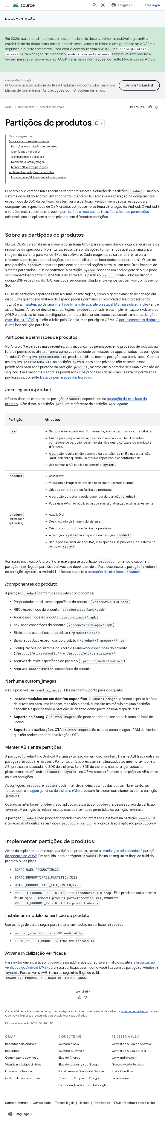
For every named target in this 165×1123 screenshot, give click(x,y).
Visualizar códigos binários (23, 1064)
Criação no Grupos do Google (78, 1078)
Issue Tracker (120, 1078)
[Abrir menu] (7, 5)
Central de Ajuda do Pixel (129, 1051)
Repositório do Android (20, 1044)
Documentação (20, 19)
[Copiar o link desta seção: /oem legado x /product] (55, 390)
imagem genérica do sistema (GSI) (53, 791)
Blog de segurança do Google (78, 1064)
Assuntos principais (52, 107)
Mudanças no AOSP (138, 59)
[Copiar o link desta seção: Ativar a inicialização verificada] (70, 953)
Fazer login (151, 5)
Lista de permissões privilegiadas (65, 377)
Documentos (26, 107)
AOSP (8, 107)
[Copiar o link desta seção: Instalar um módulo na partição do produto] (93, 915)
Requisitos (12, 1051)
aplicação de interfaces (114, 572)
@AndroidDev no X (71, 1051)
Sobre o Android (17, 1103)
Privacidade (102, 1103)
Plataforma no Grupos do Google (81, 1071)
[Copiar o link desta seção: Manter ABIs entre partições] (65, 747)
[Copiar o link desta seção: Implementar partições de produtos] (98, 841)
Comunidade (42, 1103)
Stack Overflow (122, 1071)
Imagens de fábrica (18, 1071)
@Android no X (68, 1044)
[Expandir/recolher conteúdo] (31, 136)
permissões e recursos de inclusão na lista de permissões (104, 212)
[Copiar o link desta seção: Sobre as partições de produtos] (88, 235)
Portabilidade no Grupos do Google (82, 1085)
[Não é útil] (156, 107)
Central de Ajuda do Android (131, 1044)
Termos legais (64, 1103)
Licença (84, 1103)
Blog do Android (69, 1057)
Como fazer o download (21, 1057)
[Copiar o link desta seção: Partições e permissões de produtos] (81, 337)
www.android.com (124, 1057)
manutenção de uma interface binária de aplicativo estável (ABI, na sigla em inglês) (86, 304)
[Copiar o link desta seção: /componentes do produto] (61, 584)
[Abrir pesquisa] (94, 5)
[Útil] (150, 107)
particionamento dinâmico (139, 320)
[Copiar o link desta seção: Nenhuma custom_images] (60, 681)
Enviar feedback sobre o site (134, 1103)
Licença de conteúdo (134, 1011)
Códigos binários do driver (23, 1078)
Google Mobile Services (128, 1064)
